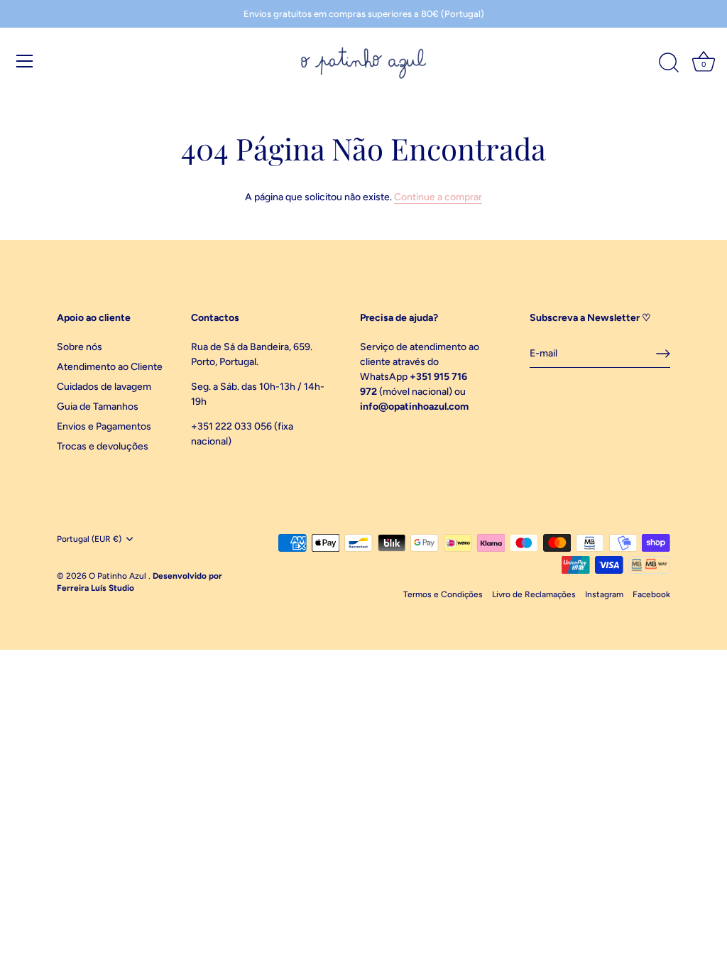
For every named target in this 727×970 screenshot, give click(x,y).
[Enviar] (663, 354)
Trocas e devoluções (102, 446)
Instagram (604, 594)
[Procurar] (668, 63)
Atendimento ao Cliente (110, 367)
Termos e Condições (443, 594)
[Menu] (24, 61)
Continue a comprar (438, 197)
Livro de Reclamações (534, 594)
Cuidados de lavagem (104, 387)
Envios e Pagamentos (104, 426)
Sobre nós (79, 347)
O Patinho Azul (118, 576)
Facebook (651, 594)
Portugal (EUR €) (89, 539)
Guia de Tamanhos (97, 406)
